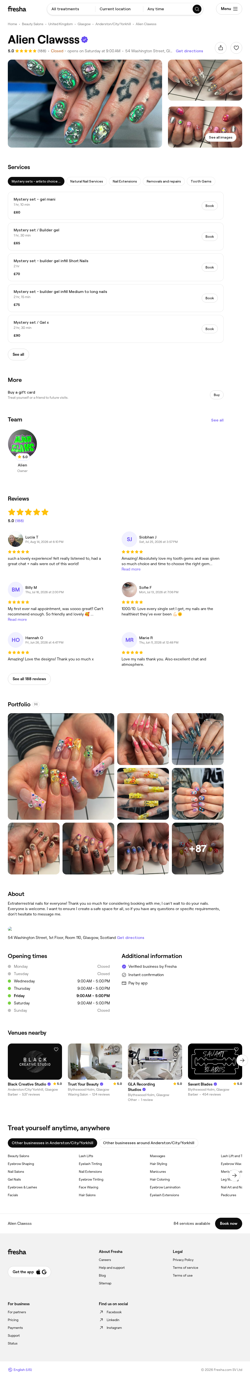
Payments (15, 1328)
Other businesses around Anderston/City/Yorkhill (148, 1143)
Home (12, 24)
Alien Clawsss (146, 24)
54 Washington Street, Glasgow (149, 51)
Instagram (114, 1328)
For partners (17, 1312)
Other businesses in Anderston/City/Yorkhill (52, 1143)
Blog (102, 1275)
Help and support (112, 1268)
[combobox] (71, 9)
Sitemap (105, 1283)
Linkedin (113, 1320)
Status (13, 1343)
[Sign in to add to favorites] (236, 48)
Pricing (13, 1320)
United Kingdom (60, 24)
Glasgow (84, 24)
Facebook (114, 1312)
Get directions (189, 51)
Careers (105, 1260)
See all (217, 420)
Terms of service (185, 1268)
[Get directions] (116, 929)
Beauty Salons (32, 24)
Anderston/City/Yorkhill (113, 24)
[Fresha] (17, 9)
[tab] (36, 181)
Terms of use (183, 1275)
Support (14, 1335)
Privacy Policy (183, 1260)
